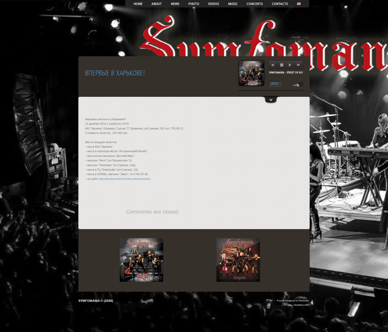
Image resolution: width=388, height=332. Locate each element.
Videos (213, 4)
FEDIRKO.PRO (302, 305)
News (175, 4)
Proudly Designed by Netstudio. (293, 300)
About (157, 4)
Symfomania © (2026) (95, 301)
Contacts (280, 4)
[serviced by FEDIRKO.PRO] (7, 325)
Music (233, 4)
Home (138, 4)
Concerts (255, 4)
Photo (193, 4)
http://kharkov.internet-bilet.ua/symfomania (124, 179)
